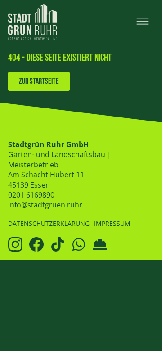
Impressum (112, 223)
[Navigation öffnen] (142, 21)
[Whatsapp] (79, 244)
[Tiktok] (57, 244)
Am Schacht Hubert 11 (46, 175)
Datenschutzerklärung (49, 223)
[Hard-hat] (100, 244)
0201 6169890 (31, 195)
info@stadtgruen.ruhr (45, 205)
